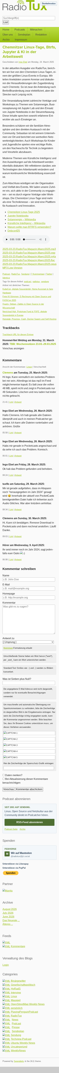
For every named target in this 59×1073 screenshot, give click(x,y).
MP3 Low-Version (12, 267)
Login (6, 965)
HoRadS (16, 988)
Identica (6, 278)
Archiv (6, 39)
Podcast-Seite (11, 829)
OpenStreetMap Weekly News (28, 1004)
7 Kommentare (37, 274)
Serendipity (19, 1061)
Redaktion (41, 34)
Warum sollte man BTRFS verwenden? (29, 227)
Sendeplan (24, 34)
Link (11, 402)
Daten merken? (13, 775)
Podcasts (19, 29)
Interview (16, 992)
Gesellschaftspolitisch (23, 984)
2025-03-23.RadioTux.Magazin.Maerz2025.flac (29, 260)
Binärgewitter (18, 981)
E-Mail (6, 584)
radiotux (36, 281)
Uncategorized (19, 1046)
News (15, 1019)
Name (6, 575)
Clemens (8, 372)
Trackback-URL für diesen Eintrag (18, 334)
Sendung (25, 274)
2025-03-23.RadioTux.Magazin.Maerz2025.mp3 (29, 249)
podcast (27, 281)
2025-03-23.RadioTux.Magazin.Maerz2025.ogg (29, 252)
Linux (14, 996)
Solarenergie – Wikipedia (22, 219)
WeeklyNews (18, 1050)
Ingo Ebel (23, 62)
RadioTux (15, 274)
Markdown (8, 648)
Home (6, 29)
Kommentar (9, 602)
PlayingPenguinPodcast (24, 1011)
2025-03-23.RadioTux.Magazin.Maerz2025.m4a (29, 256)
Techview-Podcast (21, 1039)
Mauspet (15, 1000)
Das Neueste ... (11, 920)
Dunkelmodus (49, 3)
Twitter (49, 274)
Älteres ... (8, 924)
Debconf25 (14, 230)
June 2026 (8, 916)
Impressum (21, 39)
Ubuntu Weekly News (23, 1043)
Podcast (6, 274)
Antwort (18, 402)
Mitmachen (36, 29)
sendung (45, 281)
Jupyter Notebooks (18, 215)
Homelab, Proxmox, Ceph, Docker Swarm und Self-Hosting (29, 319)
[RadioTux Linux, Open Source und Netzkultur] (2, 7)
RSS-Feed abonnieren (29, 822)
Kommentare (18, 946)
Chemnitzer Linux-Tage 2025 (24, 212)
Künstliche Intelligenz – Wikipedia (26, 223)
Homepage (9, 593)
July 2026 (8, 913)
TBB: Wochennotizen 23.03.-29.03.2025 (33, 344)
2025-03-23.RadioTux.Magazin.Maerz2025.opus (29, 264)
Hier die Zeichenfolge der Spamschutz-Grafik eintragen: (28, 763)
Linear (29, 367)
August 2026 (10, 909)
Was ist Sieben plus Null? (17, 679)
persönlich (16, 1008)
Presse (16, 1027)
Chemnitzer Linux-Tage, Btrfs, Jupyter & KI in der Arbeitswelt (29, 52)
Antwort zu (8, 638)
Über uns (8, 34)
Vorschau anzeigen (13, 348)
